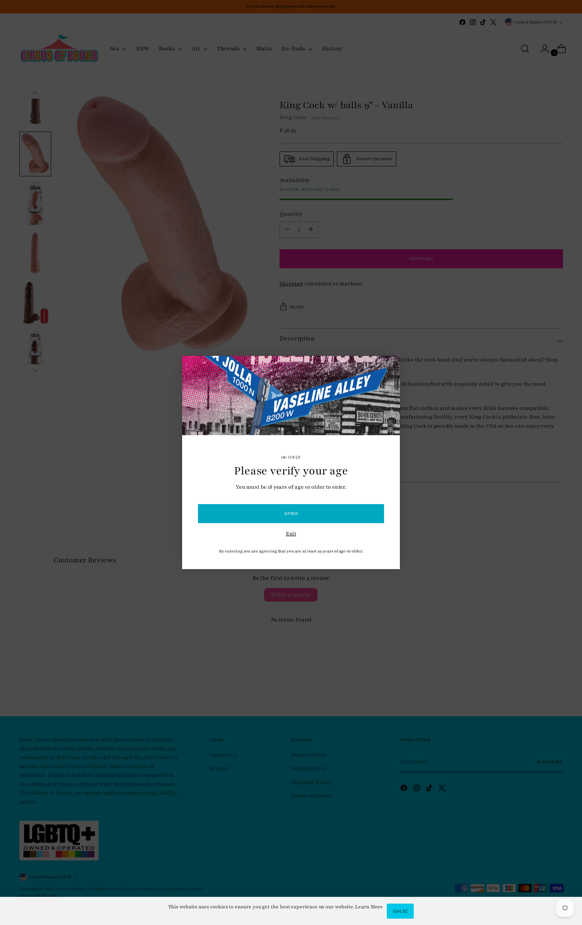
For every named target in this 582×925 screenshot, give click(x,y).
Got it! (400, 911)
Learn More (368, 907)
